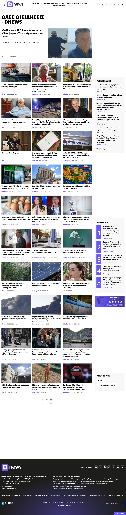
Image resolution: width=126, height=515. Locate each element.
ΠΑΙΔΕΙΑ (69, 3)
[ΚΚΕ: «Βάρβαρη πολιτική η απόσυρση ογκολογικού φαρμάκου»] (16, 373)
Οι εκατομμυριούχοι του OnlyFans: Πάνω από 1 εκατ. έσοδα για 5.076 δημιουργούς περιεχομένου (44, 155)
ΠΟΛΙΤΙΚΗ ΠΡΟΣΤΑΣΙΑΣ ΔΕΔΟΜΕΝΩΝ (47, 495)
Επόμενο (51, 399)
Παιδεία (105, 238)
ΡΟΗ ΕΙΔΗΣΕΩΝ (103, 81)
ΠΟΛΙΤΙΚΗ (36, 3)
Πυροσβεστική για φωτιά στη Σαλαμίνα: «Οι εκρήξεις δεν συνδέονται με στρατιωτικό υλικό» (46, 319)
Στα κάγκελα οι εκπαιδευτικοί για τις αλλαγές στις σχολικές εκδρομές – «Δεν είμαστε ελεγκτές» (112, 230)
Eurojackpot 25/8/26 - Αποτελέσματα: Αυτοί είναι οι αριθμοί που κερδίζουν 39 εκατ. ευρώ (77, 87)
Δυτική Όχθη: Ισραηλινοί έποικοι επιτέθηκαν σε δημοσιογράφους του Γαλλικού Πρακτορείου (14, 352)
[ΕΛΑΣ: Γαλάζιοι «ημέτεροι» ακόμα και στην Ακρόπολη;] (46, 174)
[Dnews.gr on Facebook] (98, 4)
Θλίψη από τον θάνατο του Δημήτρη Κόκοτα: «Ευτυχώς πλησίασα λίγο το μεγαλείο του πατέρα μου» (76, 122)
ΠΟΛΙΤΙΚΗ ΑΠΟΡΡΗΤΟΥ (70, 495)
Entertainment (36, 160)
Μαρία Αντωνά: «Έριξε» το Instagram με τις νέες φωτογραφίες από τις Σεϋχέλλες (76, 285)
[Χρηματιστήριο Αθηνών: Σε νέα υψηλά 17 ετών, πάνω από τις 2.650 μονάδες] (16, 174)
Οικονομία (4, 191)
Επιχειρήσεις (67, 160)
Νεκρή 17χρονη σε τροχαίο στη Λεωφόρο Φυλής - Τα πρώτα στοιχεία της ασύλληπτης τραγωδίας (46, 122)
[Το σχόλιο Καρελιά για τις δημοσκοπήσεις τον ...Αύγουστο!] (46, 238)
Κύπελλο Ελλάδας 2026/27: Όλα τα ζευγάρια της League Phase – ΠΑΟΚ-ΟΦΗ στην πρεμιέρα (76, 219)
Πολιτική (35, 94)
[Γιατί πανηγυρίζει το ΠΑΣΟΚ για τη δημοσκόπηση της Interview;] (77, 238)
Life (2, 57)
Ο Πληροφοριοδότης (38, 257)
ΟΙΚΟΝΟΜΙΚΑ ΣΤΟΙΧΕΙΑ (117, 495)
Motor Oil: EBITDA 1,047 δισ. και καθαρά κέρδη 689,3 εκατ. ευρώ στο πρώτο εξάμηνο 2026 (76, 155)
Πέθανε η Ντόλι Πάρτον (10, 153)
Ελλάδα (3, 94)
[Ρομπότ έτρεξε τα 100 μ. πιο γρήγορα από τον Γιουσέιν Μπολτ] (46, 271)
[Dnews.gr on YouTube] (118, 4)
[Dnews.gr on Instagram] (106, 4)
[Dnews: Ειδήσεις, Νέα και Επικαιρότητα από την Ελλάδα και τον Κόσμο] (15, 4)
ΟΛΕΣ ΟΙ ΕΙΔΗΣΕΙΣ (86, 467)
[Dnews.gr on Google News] (114, 4)
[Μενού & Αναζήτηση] (3, 4)
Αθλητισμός (66, 224)
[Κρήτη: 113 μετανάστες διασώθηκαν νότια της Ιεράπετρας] (16, 72)
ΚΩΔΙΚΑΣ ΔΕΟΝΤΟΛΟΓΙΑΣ (97, 495)
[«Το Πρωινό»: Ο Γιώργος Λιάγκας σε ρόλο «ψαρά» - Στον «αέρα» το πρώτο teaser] (70, 43)
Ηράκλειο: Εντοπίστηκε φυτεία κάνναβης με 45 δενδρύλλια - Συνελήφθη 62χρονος (12, 285)
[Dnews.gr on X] (102, 4)
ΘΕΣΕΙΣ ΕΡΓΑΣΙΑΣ (80, 3)
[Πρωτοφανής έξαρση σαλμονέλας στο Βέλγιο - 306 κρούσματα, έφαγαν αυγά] (16, 205)
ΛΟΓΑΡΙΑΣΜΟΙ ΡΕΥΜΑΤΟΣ (106, 385)
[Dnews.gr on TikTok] (110, 4)
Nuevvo (67, 505)
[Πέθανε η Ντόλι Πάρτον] (16, 141)
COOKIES (83, 495)
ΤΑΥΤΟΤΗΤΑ (5, 495)
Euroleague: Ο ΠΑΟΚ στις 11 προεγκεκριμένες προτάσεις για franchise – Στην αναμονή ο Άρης (75, 387)
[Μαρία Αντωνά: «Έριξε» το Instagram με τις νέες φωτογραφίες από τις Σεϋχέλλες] (77, 271)
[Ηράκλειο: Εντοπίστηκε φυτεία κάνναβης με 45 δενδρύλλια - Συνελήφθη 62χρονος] (16, 271)
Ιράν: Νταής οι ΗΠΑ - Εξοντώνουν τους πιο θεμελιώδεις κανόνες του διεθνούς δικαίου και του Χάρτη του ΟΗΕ (15, 252)
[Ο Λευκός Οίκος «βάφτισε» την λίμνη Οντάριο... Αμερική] (77, 174)
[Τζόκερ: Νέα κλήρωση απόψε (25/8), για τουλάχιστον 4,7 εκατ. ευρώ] (77, 305)
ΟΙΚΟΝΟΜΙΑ (45, 3)
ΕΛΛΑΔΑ (54, 3)
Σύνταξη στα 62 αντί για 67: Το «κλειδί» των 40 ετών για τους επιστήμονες (113, 257)
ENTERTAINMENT (60, 5)
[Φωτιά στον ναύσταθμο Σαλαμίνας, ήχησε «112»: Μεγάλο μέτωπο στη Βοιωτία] (16, 305)
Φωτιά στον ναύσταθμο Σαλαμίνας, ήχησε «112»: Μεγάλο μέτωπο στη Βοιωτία (14, 319)
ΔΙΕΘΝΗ (62, 3)
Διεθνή (65, 191)
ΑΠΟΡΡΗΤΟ (121, 513)
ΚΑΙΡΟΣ (100, 380)
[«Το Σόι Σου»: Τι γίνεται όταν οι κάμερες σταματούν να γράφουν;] (16, 108)
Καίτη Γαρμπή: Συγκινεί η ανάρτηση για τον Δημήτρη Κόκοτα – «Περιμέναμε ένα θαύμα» (46, 219)
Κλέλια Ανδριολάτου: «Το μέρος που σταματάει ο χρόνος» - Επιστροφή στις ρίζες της (46, 387)
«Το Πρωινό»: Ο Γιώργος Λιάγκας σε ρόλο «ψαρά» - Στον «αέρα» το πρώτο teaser (22, 33)
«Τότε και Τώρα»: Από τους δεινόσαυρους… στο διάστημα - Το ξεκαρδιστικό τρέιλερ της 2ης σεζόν (45, 352)
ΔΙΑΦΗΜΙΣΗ (16, 495)
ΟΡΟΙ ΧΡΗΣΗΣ (27, 495)
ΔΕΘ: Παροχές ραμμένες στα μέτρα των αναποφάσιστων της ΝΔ (112, 268)
